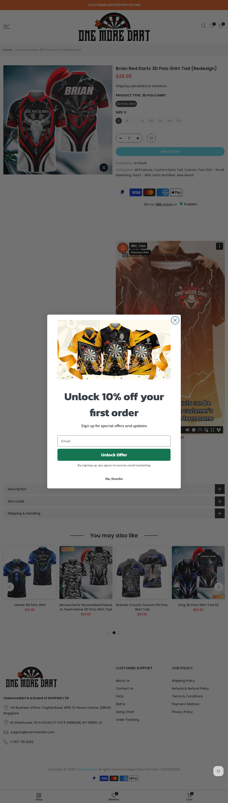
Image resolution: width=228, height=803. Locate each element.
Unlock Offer (114, 454)
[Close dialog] (175, 320)
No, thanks (114, 478)
